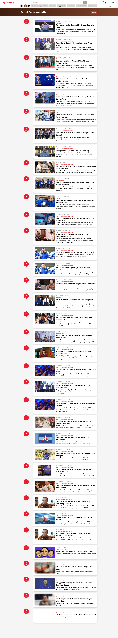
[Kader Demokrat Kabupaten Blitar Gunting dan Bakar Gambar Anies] (45, 99)
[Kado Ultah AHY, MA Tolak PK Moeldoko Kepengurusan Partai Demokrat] (45, 167)
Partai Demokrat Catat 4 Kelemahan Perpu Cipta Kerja (75, 252)
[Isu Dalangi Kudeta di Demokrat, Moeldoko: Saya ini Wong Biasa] (45, 600)
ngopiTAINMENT (81, 6)
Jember (58, 198)
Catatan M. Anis (61, 549)
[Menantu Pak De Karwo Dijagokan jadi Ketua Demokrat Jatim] (45, 371)
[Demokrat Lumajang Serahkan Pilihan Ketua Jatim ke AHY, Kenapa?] (45, 439)
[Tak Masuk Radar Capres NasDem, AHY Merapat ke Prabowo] (45, 302)
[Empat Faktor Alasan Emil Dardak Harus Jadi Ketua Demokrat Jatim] (45, 354)
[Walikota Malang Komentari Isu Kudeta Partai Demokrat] (45, 615)
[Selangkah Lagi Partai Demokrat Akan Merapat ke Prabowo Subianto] (45, 63)
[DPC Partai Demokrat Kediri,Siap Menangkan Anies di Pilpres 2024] (45, 219)
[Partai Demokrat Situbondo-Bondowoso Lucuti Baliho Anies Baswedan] (45, 117)
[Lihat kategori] (110, 5)
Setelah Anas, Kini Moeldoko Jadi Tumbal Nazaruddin (74, 551)
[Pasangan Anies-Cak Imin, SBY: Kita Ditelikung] (45, 152)
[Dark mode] (105, 2)
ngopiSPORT (61, 6)
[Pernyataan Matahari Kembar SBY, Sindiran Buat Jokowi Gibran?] (45, 27)
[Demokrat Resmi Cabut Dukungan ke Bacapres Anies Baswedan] (45, 135)
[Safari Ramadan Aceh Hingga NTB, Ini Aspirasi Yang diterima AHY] (45, 337)
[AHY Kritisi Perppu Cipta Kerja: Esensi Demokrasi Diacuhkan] (45, 269)
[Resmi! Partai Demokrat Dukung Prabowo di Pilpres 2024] (45, 45)
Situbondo (59, 113)
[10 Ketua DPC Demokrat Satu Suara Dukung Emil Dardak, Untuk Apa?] (45, 423)
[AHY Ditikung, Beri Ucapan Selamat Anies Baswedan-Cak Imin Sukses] (45, 81)
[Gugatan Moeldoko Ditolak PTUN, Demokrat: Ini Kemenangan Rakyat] (45, 503)
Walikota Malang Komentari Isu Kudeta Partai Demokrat (76, 615)
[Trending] (21, 5)
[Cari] (85, 2)
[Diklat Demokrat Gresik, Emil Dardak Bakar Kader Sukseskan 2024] (45, 471)
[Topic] (28, 5)
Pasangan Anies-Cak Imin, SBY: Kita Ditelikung (72, 151)
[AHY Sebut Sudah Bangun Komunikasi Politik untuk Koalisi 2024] (45, 320)
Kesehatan (71, 6)
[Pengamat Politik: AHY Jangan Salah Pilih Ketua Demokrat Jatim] (45, 388)
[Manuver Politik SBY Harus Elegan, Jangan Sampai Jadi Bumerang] (45, 285)
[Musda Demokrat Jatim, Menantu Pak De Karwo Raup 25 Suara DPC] (45, 406)
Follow (94, 12)
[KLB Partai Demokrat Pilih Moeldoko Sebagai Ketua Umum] (45, 568)
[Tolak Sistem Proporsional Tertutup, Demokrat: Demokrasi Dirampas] (45, 236)
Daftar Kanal (92, 6)
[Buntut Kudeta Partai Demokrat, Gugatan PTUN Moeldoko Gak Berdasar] (45, 536)
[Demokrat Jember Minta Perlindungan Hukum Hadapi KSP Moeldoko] (45, 202)
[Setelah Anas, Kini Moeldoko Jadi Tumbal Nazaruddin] (45, 552)
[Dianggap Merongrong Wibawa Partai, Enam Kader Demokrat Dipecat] (45, 584)
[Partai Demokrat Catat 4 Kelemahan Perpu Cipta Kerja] (45, 253)
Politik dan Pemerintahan (64, 41)
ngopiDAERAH (43, 6)
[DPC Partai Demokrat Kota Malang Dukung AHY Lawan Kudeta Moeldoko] (45, 185)
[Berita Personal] (25, 5)
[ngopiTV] (102, 2)
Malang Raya (60, 180)
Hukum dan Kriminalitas (64, 499)
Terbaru (34, 6)
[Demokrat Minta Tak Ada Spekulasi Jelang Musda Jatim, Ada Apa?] (45, 455)
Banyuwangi (60, 333)
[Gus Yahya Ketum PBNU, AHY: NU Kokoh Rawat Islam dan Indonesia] (45, 487)
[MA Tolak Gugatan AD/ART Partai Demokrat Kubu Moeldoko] (45, 519)
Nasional (52, 6)
